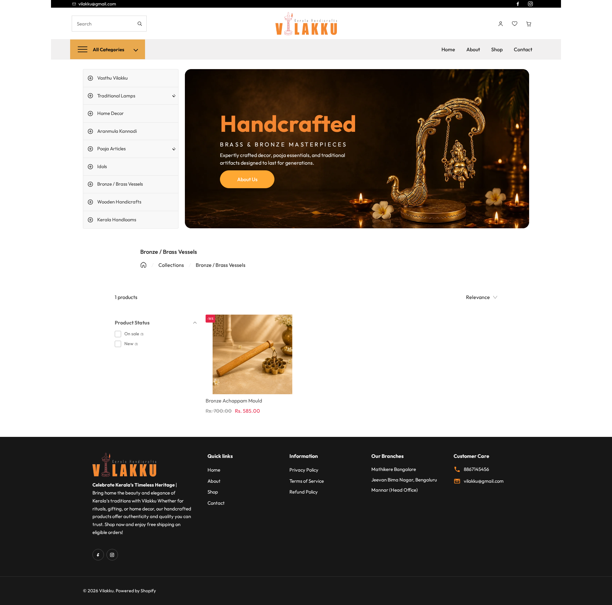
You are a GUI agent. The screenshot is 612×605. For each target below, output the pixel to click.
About (473, 49)
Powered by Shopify (136, 591)
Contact (523, 49)
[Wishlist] (514, 23)
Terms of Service (306, 481)
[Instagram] (530, 3)
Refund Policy (303, 492)
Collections (171, 265)
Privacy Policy (303, 470)
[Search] (139, 24)
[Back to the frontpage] (143, 265)
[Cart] (528, 23)
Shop (497, 49)
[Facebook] (517, 3)
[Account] (500, 23)
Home (448, 49)
